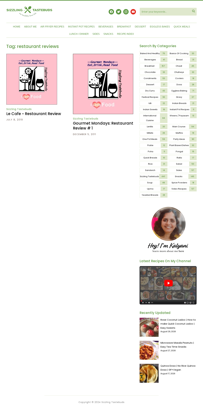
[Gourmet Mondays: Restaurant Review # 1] (103, 56)
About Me (30, 26)
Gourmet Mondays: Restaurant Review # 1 (103, 126)
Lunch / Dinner (79, 34)
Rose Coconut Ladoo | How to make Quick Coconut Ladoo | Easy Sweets (178, 323)
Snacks (108, 34)
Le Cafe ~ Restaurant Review (33, 113)
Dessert (140, 26)
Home (16, 26)
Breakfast (124, 26)
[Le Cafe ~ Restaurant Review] (31, 56)
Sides (96, 34)
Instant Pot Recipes (81, 26)
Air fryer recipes (52, 26)
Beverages (105, 26)
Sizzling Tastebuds (19, 109)
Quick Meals (182, 26)
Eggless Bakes (160, 26)
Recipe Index (125, 34)
